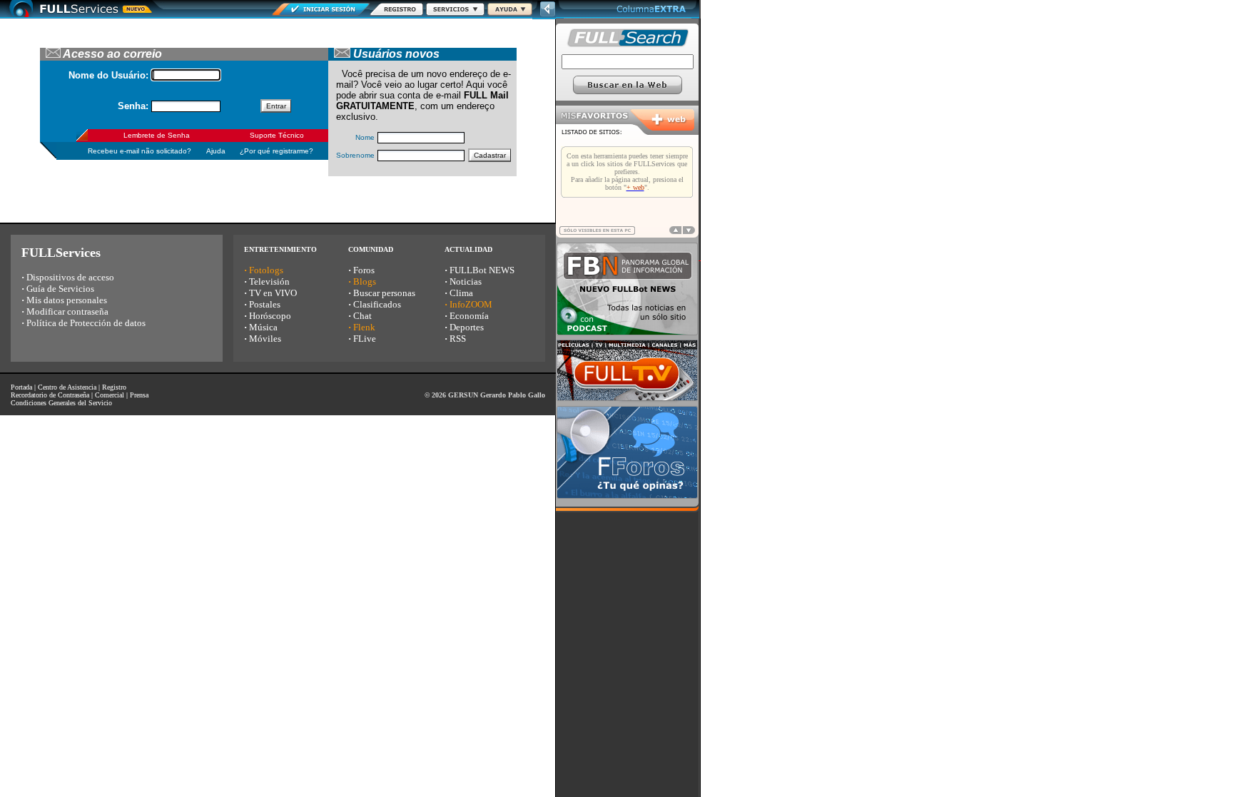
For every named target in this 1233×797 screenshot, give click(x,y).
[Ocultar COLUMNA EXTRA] (548, 15)
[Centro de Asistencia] (509, 12)
